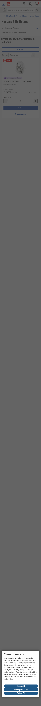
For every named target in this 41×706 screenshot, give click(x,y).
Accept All (21, 686)
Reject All (21, 693)
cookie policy (8, 679)
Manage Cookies (21, 689)
